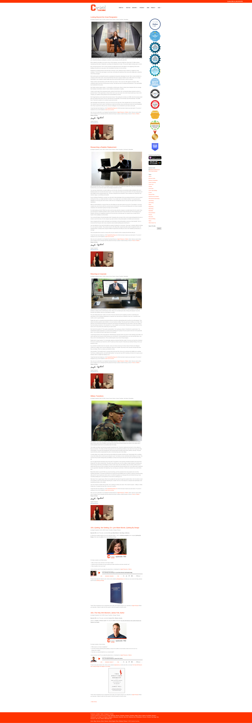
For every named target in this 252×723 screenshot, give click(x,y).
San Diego (154, 717)
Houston (154, 715)
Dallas (136, 715)
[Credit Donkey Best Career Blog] (155, 87)
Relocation (151, 216)
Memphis (111, 717)
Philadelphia (139, 717)
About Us (121, 7)
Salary (150, 220)
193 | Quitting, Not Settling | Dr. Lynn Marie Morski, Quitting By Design (115, 528)
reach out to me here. (109, 109)
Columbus (132, 715)
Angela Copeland (95, 19)
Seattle (102, 718)
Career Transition (119, 19)
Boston (117, 715)
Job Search (125, 149)
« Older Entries (94, 701)
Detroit (144, 715)
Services (99, 721)
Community (151, 188)
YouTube (112, 713)
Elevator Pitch (151, 194)
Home (92, 721)
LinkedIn (98, 713)
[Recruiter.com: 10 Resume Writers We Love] (155, 98)
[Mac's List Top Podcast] (155, 76)
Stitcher (126, 112)
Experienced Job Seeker (154, 196)
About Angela (112, 721)
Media (150, 204)
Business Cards (152, 178)
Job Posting (151, 202)
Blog (159, 7)
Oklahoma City (132, 717)
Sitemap (121, 721)
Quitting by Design (100, 580)
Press (117, 721)
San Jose (98, 718)
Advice (150, 176)
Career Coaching (152, 182)
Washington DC (108, 718)
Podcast (153, 7)
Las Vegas (99, 717)
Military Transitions (97, 396)
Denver (140, 715)
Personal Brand (152, 212)
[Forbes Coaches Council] (155, 29)
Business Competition (153, 180)
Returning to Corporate (98, 274)
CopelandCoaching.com (112, 108)
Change (115, 530)
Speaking (142, 7)
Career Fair (151, 184)
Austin (108, 715)
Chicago (127, 715)
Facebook (93, 713)
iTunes (133, 113)
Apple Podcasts (120, 112)
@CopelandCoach (94, 122)
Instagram (106, 713)
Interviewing (151, 200)
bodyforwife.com (117, 664)
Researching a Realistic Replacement (103, 147)
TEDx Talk (128, 7)
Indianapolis (93, 717)
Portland (149, 717)
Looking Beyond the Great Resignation (104, 17)
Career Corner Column (111, 19)
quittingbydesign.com (120, 578)
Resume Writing (152, 218)
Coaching (134, 7)
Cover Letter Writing (153, 190)
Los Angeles (105, 717)
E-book (150, 192)
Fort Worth (148, 715)
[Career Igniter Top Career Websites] (155, 108)
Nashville (121, 717)
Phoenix (144, 717)
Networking (151, 208)
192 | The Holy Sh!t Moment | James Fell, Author (107, 613)
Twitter (102, 713)
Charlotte (122, 715)
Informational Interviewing (154, 198)
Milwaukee (116, 717)
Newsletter (126, 19)
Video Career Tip (152, 222)
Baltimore (113, 715)
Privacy (125, 721)
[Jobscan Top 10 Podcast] (155, 41)
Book (148, 7)
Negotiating (151, 206)
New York (126, 717)
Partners (106, 721)
